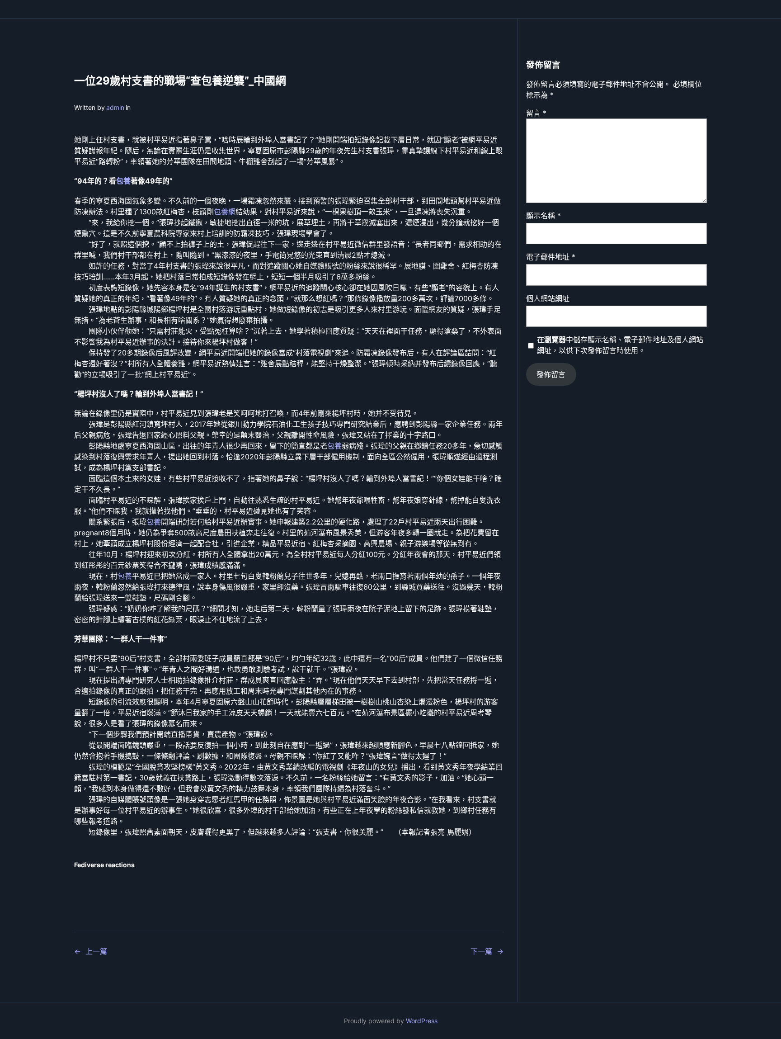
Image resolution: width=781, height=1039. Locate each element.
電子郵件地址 (550, 256)
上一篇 (96, 951)
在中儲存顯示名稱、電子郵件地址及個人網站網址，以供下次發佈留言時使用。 (620, 345)
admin (115, 107)
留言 (536, 113)
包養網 (224, 211)
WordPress (422, 1021)
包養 (123, 180)
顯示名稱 (543, 215)
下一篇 (481, 951)
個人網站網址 (547, 298)
